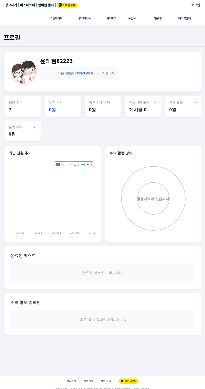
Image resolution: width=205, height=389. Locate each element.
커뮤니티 (158, 18)
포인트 (132, 18)
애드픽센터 (184, 18)
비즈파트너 (27, 5)
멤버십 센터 (46, 5)
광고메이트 (84, 18)
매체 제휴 (88, 380)
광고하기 (11, 5)
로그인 (195, 5)
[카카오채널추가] (67, 5)
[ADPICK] (27, 18)
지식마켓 (111, 18)
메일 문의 (106, 380)
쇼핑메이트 (56, 18)
